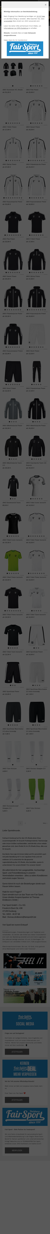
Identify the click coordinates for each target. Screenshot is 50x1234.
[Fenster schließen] (45, 5)
